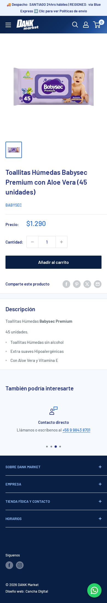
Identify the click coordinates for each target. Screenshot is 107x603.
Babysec (13, 205)
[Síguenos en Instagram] (20, 565)
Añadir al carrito (53, 262)
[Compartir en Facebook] (66, 284)
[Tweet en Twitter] (87, 284)
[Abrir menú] (8, 25)
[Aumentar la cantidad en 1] (61, 242)
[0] (97, 24)
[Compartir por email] (98, 284)
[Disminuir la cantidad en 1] (32, 242)
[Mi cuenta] (86, 25)
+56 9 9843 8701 (76, 429)
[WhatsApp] (94, 590)
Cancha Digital (37, 591)
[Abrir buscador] (75, 25)
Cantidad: (14, 241)
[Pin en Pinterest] (77, 284)
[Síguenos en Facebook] (9, 565)
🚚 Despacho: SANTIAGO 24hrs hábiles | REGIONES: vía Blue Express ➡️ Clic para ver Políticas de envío (54, 7)
